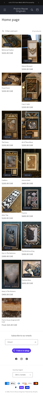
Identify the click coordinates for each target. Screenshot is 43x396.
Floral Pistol (6, 88)
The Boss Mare (26, 280)
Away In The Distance (9, 291)
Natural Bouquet (27, 66)
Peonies (24, 213)
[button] (4, 9)
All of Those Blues (27, 142)
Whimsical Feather (8, 50)
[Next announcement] (38, 2)
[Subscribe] (35, 342)
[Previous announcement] (4, 2)
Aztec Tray (5, 215)
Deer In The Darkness (9, 253)
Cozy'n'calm (26, 104)
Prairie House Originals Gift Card (11, 321)
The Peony (5, 142)
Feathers (5, 180)
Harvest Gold (26, 180)
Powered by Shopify (31, 392)
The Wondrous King (28, 251)
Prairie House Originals (17, 392)
